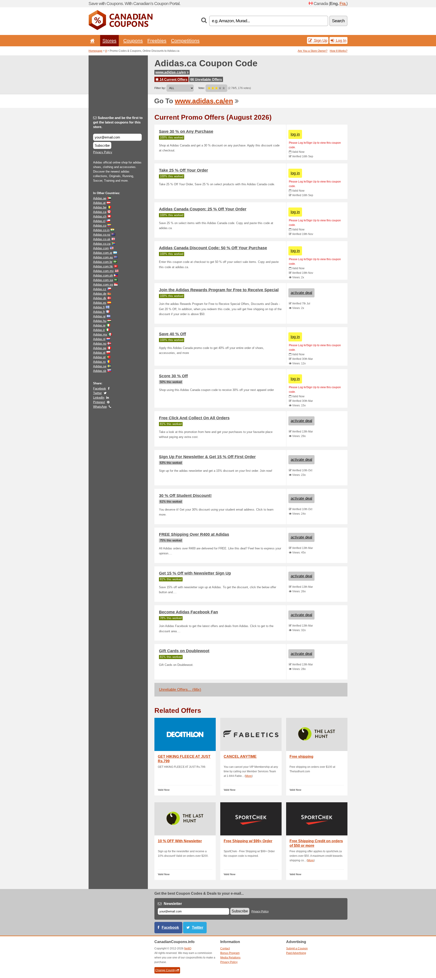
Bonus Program (230, 953)
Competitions (185, 40)
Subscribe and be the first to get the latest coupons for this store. (118, 122)
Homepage (95, 50)
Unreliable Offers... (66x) (180, 689)
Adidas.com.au (103, 257)
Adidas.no (99, 343)
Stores (109, 40)
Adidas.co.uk (101, 239)
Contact (225, 948)
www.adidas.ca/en (170, 72)
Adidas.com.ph (103, 275)
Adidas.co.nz (101, 234)
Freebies (156, 40)
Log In (340, 40)
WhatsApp (100, 406)
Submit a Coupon (297, 948)
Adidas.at (99, 203)
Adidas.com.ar (102, 252)
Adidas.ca (99, 212)
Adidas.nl (99, 339)
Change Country (165, 970)
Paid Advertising (296, 953)
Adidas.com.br (102, 262)
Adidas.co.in (101, 230)
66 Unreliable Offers (206, 79)
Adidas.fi (99, 307)
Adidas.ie (99, 325)
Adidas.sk (99, 371)
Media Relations (230, 957)
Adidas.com (101, 248)
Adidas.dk (99, 298)
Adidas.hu (99, 321)
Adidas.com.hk (103, 266)
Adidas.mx (100, 334)
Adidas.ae (99, 198)
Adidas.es (99, 302)
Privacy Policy (102, 152)
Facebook (99, 388)
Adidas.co (99, 225)
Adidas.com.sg (103, 284)
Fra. (342, 3)
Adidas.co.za (101, 243)
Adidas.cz (99, 289)
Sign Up (320, 40)
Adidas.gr (99, 316)
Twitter (97, 393)
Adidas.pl (99, 352)
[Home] (91, 40)
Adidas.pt (99, 357)
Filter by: (160, 88)
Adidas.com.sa (103, 280)
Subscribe (102, 145)
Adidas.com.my (103, 271)
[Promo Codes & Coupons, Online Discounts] (121, 29)
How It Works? (338, 50)
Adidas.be (99, 207)
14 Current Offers (173, 79)
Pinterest (99, 402)
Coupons (133, 40)
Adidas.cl (99, 221)
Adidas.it (99, 330)
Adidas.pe (99, 348)
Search (338, 20)
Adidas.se (99, 366)
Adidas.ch (99, 216)
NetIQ (187, 948)
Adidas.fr (99, 312)
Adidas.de (99, 293)
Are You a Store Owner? (312, 50)
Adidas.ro (99, 361)
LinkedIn (98, 397)
